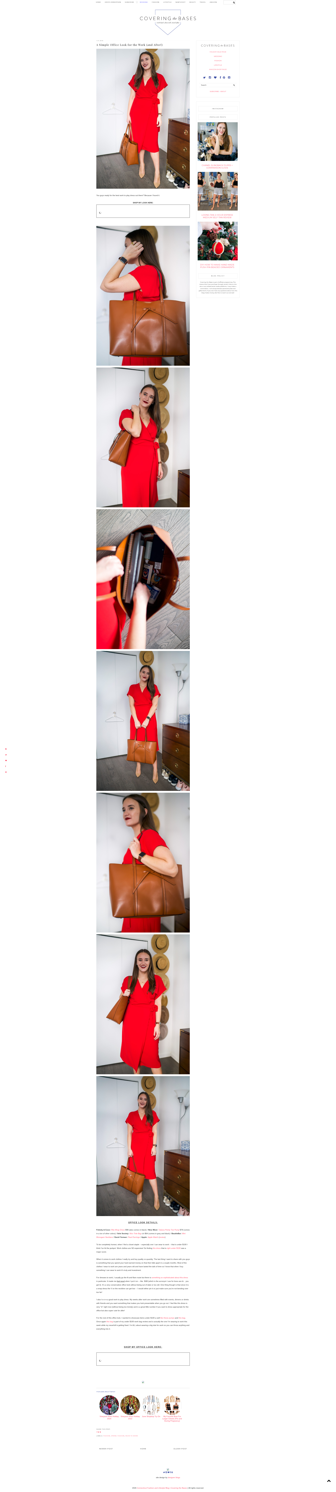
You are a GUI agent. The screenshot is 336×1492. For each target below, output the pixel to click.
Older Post (180, 1449)
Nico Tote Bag (135, 1233)
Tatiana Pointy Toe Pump (169, 1230)
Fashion (155, 2)
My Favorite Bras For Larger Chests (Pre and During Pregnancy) (172, 1418)
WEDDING (218, 56)
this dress (157, 1248)
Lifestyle (167, 2)
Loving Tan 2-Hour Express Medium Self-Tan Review (217, 216)
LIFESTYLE (218, 65)
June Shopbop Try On (151, 1416)
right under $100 (174, 1248)
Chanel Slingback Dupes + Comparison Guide (217, 166)
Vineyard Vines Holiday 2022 (130, 1417)
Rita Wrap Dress (118, 1230)
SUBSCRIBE (214, 91)
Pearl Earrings (134, 1237)
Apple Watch (153, 1237)
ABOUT (223, 91)
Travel (203, 2)
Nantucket (181, 2)
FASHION (218, 61)
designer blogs (174, 1477)
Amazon (213, 2)
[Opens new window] (6, 749)
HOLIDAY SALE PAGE (218, 52)
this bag (182, 1318)
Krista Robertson (113, 2)
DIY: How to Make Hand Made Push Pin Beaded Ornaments (217, 265)
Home (98, 2)
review (162, 1237)
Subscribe (129, 2)
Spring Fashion (117, 1436)
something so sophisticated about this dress (170, 1277)
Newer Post (106, 1449)
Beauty (193, 2)
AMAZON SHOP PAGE (218, 69)
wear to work (131, 1436)
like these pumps (167, 1318)
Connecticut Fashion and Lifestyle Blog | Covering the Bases (162, 1488)
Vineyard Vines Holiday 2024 (109, 1417)
